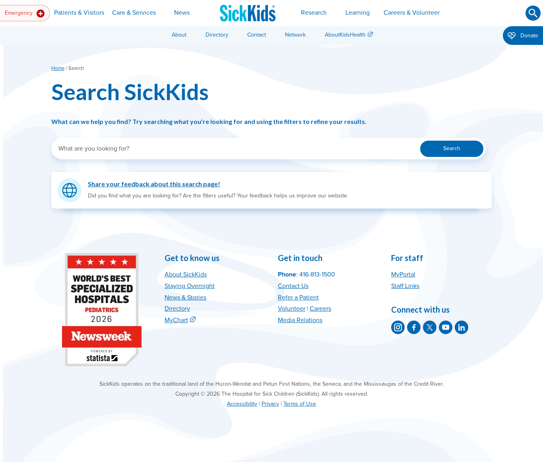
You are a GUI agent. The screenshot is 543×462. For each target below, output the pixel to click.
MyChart (176, 320)
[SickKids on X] (429, 327)
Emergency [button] (19, 13)
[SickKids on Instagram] (398, 327)
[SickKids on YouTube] (445, 327)
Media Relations (300, 320)
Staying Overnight (190, 286)
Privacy (270, 403)
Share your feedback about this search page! (154, 184)
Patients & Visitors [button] (79, 13)
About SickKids (186, 274)
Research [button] (314, 13)
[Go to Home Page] (247, 13)
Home (57, 68)
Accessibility (242, 403)
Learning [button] (357, 13)
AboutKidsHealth (345, 34)
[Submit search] (533, 13)
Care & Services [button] (134, 13)
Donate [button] (528, 35)
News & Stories (185, 298)
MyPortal (403, 274)
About (179, 34)
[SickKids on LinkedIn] (461, 327)
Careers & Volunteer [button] (412, 13)
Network (295, 34)
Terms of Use (299, 403)
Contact (256, 34)
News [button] (182, 13)
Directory (217, 34)
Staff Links (405, 286)
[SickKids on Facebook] (414, 327)
